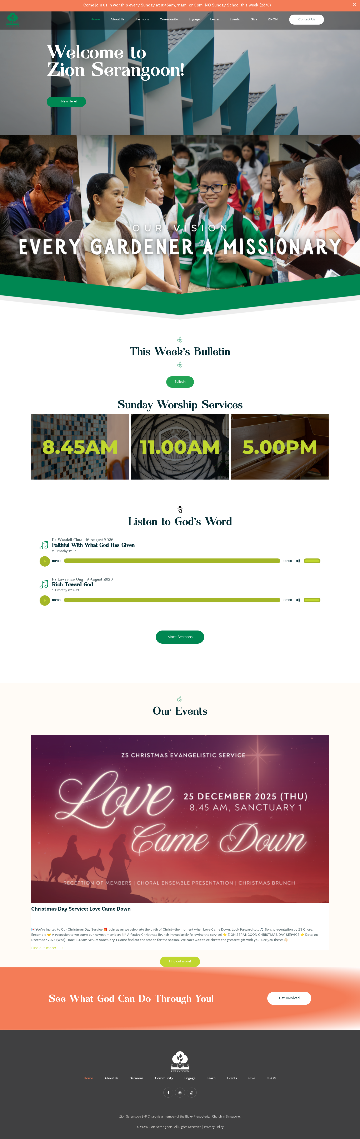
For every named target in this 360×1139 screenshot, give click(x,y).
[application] (180, 561)
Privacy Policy (214, 1127)
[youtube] (192, 1093)
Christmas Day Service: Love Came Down (81, 909)
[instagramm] (180, 1093)
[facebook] (168, 1093)
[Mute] (298, 561)
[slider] (312, 561)
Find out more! (43, 948)
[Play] (45, 561)
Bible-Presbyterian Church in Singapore (212, 1116)
